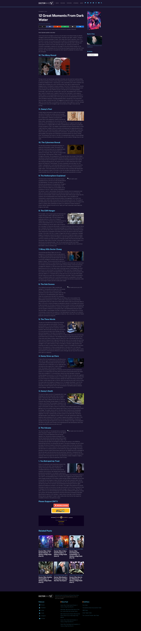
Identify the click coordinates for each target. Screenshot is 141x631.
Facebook (43, 607)
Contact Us (62, 595)
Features (69, 3)
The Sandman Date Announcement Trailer (92, 607)
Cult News (86, 602)
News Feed (65, 602)
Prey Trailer (85, 605)
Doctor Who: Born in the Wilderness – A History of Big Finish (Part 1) (75, 579)
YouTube (43, 618)
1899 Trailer (85, 610)
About (78, 595)
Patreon (43, 605)
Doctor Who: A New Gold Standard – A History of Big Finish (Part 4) (60, 553)
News (57, 3)
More (81, 3)
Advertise (57, 595)
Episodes (76, 3)
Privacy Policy (73, 595)
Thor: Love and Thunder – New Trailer (91, 615)
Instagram (43, 615)
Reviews (63, 3)
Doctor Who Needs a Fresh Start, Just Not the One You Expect (60, 578)
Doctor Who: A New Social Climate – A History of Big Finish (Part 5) (45, 553)
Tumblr (42, 613)
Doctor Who (42, 23)
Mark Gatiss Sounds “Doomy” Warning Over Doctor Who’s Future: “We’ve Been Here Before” (70, 615)
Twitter (42, 610)
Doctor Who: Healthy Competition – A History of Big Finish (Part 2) (45, 579)
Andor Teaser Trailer (87, 612)
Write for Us (67, 595)
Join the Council (61, 524)
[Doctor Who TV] (46, 4)
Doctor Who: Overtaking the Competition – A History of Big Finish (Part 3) (75, 554)
